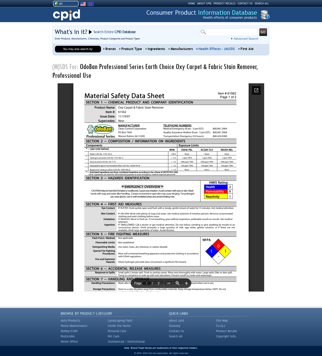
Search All (175, 336)
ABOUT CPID (204, 3)
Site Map (222, 320)
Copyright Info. (226, 336)
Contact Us (176, 331)
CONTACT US (245, 3)
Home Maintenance (74, 326)
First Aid (247, 49)
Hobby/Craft (69, 331)
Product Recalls (226, 331)
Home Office (69, 341)
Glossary (174, 326)
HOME (191, 3)
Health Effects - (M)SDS (216, 49)
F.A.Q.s (220, 326)
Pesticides (68, 336)
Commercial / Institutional (126, 341)
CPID (66, 15)
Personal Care (117, 331)
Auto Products (70, 320)
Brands (110, 49)
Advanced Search (246, 38)
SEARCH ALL (262, 3)
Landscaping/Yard (120, 320)
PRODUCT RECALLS (224, 3)
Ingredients (156, 49)
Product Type (131, 49)
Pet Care (113, 336)
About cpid (176, 320)
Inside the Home (119, 326)
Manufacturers (182, 49)
